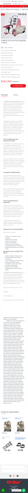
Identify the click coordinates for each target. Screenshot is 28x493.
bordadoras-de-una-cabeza (15, 325)
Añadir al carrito (19, 85)
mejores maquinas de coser (17, 390)
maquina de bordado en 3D (13, 356)
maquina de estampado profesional (16, 358)
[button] (25, 14)
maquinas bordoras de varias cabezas (15, 361)
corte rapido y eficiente (11, 334)
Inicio (2, 9)
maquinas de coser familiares (9, 376)
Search (21, 6)
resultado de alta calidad (19, 400)
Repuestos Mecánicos (6, 436)
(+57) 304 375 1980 (6, 1)
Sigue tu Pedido (17, 3)
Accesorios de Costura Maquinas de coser (6, 418)
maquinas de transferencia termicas (16, 384)
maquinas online (6, 386)
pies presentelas (20, 392)
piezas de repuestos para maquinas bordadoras (13, 393)
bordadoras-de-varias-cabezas (10, 327)
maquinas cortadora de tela (9, 362)
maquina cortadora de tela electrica (10, 348)
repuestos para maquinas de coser (10, 398)
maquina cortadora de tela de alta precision (12, 345)
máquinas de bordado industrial (10, 365)
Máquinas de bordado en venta (14, 364)
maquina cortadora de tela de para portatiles (12, 347)
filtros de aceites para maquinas (15, 336)
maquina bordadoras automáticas (10, 337)
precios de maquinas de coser (9, 395)
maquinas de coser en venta (16, 375)
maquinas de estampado (12, 382)
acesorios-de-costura (10, 322)
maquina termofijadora (8, 359)
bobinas (13, 323)
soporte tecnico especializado (9, 401)
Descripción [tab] (4, 95)
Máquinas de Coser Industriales (12, 9)
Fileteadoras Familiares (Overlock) (7, 39)
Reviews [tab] (15, 95)
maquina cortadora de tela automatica (16, 344)
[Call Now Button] (3, 490)
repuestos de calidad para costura (15, 396)
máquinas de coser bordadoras (13, 370)
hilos (23, 336)
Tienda (25, 3)
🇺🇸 (7, 3)
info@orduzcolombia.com (18, 1)
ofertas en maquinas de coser (9, 392)
